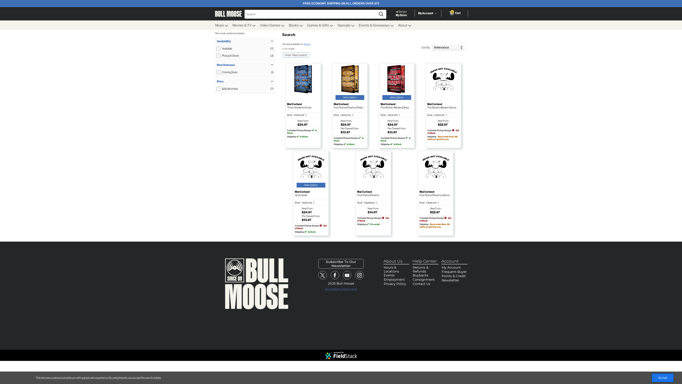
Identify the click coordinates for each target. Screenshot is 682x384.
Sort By (426, 47)
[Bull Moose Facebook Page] (334, 275)
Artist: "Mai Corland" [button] (296, 55)
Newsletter (450, 280)
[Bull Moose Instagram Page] (359, 275)
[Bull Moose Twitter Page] (322, 275)
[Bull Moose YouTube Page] (347, 275)
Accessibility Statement (341, 289)
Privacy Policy (395, 284)
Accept (662, 378)
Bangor (307, 44)
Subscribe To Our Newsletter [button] (341, 264)
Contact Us (421, 284)
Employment (394, 280)
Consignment (424, 280)
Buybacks (420, 275)
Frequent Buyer (454, 272)
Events (389, 275)
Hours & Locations (391, 269)
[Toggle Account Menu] (436, 13)
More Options (349, 97)
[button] (245, 41)
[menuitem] (222, 25)
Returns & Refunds (421, 269)
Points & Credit (454, 276)
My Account (425, 13)
